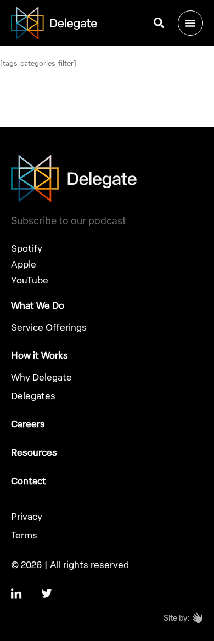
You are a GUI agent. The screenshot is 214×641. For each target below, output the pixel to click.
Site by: (176, 618)
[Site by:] (197, 617)
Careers (28, 423)
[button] (190, 23)
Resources (34, 452)
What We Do (37, 305)
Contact (28, 480)
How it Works (39, 355)
